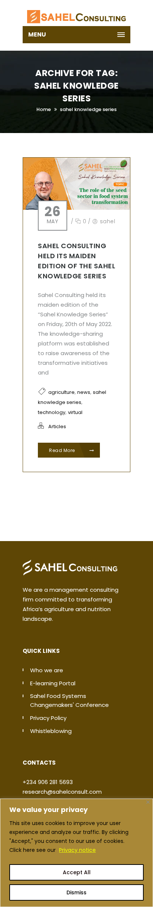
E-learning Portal (52, 683)
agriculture (61, 392)
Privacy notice (77, 850)
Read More (62, 450)
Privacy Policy (48, 718)
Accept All (77, 872)
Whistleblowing (51, 731)
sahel (107, 221)
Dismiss (76, 892)
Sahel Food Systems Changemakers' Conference (69, 700)
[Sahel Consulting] (76, 13)
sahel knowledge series (88, 109)
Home (43, 109)
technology (51, 412)
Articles (57, 426)
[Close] (148, 802)
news (83, 392)
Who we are (46, 670)
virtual (75, 412)
